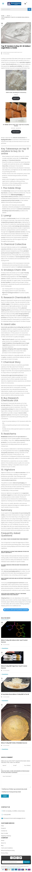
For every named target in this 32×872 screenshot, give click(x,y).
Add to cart (16, 98)
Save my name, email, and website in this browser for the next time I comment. (15, 771)
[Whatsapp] (11, 857)
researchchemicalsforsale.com (14, 52)
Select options (16, 131)
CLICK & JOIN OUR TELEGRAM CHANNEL (16, 609)
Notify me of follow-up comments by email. (14, 789)
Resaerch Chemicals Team (14, 868)
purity (4, 357)
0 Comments (6, 54)
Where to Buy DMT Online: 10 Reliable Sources (14, 743)
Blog (8, 15)
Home (2, 15)
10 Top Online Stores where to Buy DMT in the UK (15, 694)
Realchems (4, 436)
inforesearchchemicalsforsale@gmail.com (14, 818)
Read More (5, 648)
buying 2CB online (6, 139)
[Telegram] (14, 857)
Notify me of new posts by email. (11, 792)
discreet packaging (16, 194)
